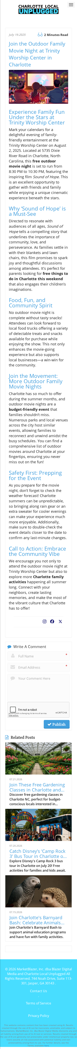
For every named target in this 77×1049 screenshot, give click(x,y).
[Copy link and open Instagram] (44, 620)
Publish (59, 724)
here (46, 1045)
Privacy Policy (38, 1015)
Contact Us (38, 991)
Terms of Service (38, 1003)
